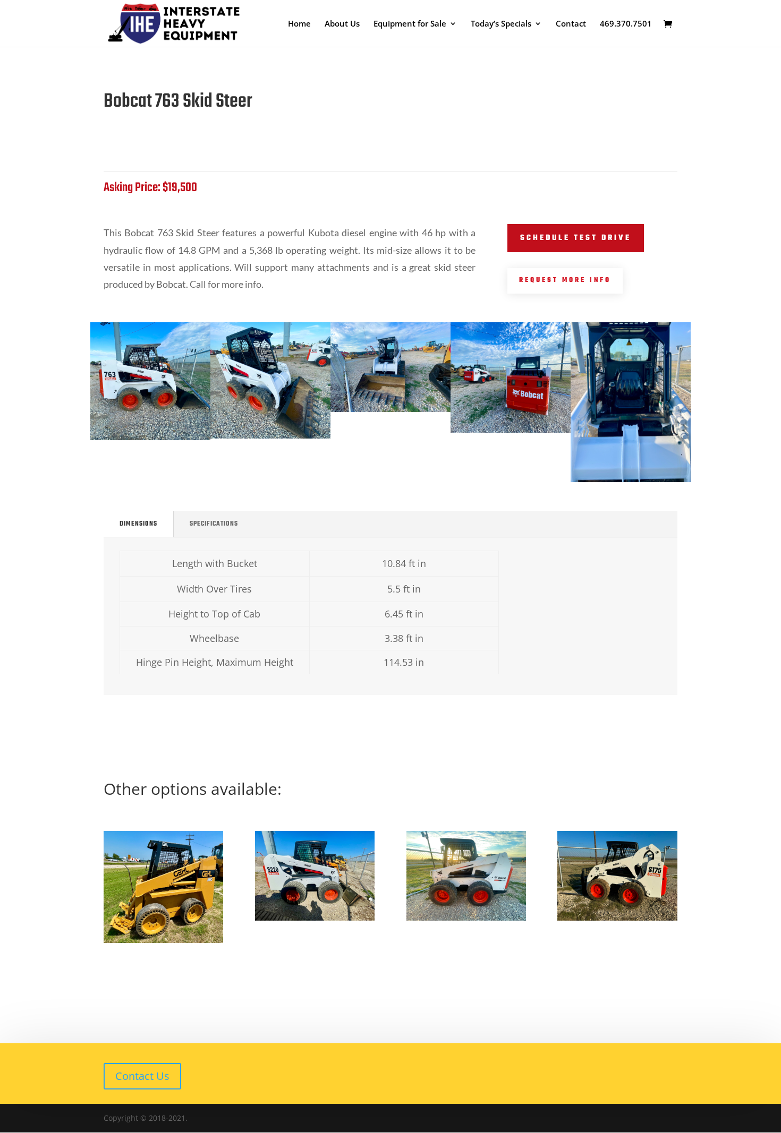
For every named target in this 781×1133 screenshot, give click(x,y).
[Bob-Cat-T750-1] (511, 430)
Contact (571, 24)
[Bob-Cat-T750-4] (390, 409)
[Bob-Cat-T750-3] (150, 437)
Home (299, 24)
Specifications (214, 524)
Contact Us (142, 1076)
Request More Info (565, 280)
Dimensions (138, 524)
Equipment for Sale (409, 24)
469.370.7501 (626, 24)
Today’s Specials (501, 24)
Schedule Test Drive (575, 238)
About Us (342, 24)
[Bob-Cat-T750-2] (270, 436)
